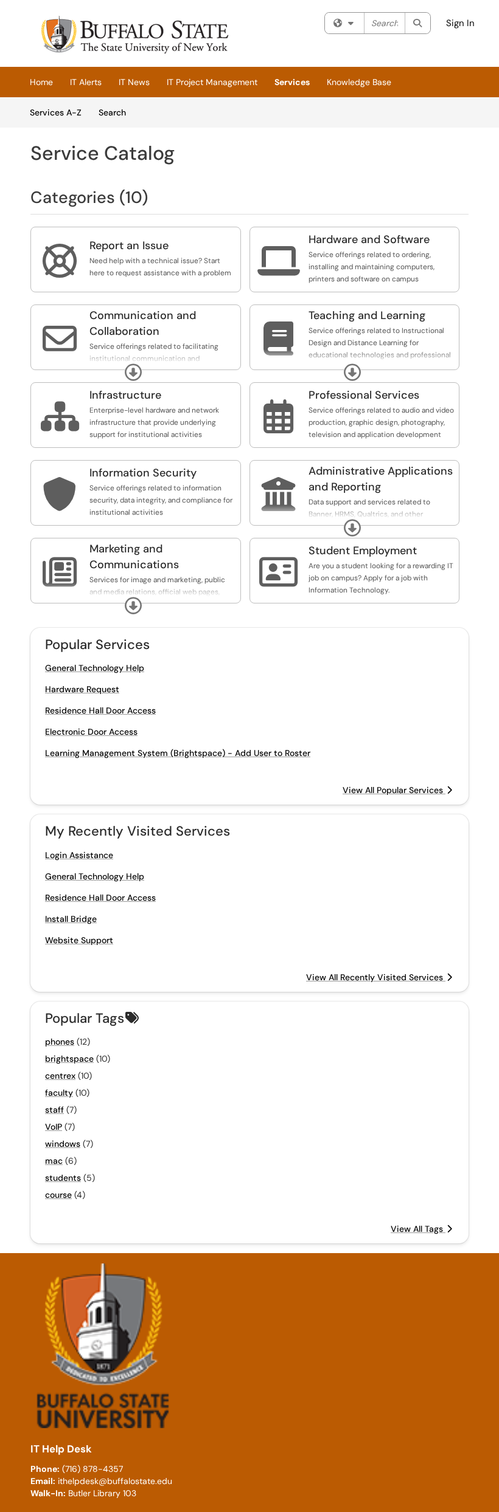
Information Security (143, 473)
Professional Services (364, 395)
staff (54, 1109)
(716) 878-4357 (92, 1468)
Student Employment (363, 550)
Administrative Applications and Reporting (381, 479)
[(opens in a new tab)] (133, 36)
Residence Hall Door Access (100, 710)
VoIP (53, 1126)
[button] (133, 372)
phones (59, 1041)
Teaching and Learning (367, 315)
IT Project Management (212, 82)
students (63, 1177)
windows (62, 1143)
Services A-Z (56, 112)
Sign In (460, 23)
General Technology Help (94, 667)
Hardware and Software (369, 239)
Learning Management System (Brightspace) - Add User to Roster (177, 752)
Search (116, 112)
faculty (59, 1092)
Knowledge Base (359, 82)
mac (54, 1160)
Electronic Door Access (91, 731)
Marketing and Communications (134, 556)
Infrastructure (125, 395)
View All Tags (418, 1228)
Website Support (79, 940)
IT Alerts (86, 82)
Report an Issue (129, 245)
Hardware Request (82, 689)
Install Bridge (71, 918)
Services (292, 82)
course (58, 1194)
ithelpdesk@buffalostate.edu (115, 1481)
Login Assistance (79, 855)
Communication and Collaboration (142, 323)
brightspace (69, 1058)
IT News (134, 82)
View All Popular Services (394, 790)
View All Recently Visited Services (375, 977)
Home (41, 82)
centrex (60, 1075)
